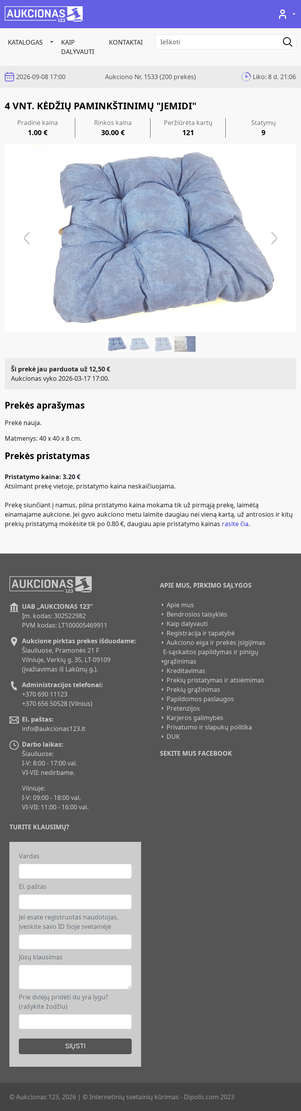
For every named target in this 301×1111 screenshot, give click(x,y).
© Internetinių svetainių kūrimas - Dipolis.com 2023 (158, 1097)
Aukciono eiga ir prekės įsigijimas (216, 642)
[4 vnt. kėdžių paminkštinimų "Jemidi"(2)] (139, 344)
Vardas (29, 856)
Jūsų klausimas (41, 957)
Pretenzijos (183, 708)
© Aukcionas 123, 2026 (42, 1097)
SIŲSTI (75, 1046)
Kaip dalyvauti (77, 47)
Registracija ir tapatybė (201, 633)
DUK (173, 736)
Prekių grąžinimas (193, 689)
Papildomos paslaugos (200, 699)
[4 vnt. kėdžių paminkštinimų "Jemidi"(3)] (162, 344)
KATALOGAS (25, 42)
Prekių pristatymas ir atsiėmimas (215, 680)
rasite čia (235, 523)
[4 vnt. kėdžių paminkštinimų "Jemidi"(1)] (116, 344)
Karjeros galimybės (195, 717)
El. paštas (33, 886)
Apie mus (180, 605)
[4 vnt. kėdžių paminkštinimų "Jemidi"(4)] (185, 344)
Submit (281, 42)
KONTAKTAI (126, 42)
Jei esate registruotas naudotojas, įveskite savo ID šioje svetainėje (68, 922)
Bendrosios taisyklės (197, 614)
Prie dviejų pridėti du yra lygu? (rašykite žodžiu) (63, 1002)
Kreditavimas (186, 670)
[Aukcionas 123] (44, 14)
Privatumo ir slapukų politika (209, 727)
